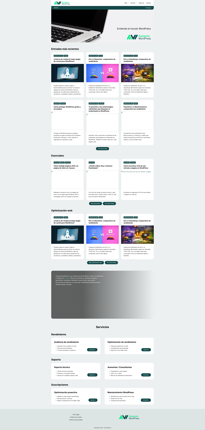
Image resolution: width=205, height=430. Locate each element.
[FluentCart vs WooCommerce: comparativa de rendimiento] (137, 121)
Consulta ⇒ (146, 375)
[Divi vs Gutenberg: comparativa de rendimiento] (137, 73)
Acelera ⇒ (92, 400)
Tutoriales (63, 103)
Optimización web (58, 55)
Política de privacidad (75, 420)
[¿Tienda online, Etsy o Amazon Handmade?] (102, 180)
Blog (126, 3)
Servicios (133, 3)
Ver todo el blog (102, 148)
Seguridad (56, 103)
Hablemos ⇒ (92, 375)
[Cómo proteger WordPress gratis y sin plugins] (67, 121)
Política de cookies (76, 417)
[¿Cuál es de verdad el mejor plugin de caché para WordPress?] (67, 73)
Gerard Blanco (107, 427)
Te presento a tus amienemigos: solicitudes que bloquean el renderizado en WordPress (101, 109)
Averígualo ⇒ (92, 349)
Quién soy (141, 3)
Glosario (56, 7)
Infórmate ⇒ (146, 400)
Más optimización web (95, 262)
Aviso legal (76, 414)
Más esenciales (95, 203)
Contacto (148, 3)
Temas (100, 55)
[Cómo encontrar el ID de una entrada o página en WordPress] (137, 180)
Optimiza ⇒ (146, 349)
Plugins (65, 55)
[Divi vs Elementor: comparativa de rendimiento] (102, 73)
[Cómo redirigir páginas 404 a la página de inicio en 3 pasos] (67, 180)
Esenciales (56, 162)
